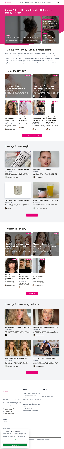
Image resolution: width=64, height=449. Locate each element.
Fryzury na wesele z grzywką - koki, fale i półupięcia (49, 37)
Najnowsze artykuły (20, 2)
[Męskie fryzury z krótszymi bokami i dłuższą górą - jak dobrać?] (25, 265)
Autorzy (44, 389)
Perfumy (37, 2)
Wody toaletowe (47, 2)
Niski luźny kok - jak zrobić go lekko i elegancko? (22, 37)
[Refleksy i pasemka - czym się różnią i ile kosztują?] (18, 348)
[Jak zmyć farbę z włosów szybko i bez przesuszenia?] (46, 348)
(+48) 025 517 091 (8, 411)
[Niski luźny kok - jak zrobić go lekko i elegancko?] (23, 29)
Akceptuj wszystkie (15, 445)
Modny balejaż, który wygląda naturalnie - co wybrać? (50, 23)
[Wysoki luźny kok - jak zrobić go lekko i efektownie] (38, 265)
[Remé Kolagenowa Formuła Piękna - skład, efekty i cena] (46, 190)
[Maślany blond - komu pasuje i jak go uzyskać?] (18, 317)
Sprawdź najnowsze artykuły (32, 135)
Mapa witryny (47, 439)
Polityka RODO (32, 439)
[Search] (55, 2)
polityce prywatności (19, 439)
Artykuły (25, 389)
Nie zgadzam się (15, 442)
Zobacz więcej (32, 215)
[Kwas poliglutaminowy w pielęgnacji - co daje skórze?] (46, 159)
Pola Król (9, 208)
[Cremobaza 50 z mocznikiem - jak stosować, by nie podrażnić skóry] (18, 159)
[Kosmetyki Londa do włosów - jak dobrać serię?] (18, 190)
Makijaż (41, 2)
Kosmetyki (27, 2)
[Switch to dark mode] (58, 2)
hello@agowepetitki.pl (9, 413)
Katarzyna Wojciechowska (41, 96)
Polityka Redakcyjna (40, 439)
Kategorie (6, 416)
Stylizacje (32, 2)
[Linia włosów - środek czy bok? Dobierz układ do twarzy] (11, 107)
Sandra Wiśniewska (12, 96)
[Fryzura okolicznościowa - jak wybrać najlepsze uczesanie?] (38, 107)
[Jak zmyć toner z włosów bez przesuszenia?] (25, 107)
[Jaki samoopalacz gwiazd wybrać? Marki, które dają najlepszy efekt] (52, 107)
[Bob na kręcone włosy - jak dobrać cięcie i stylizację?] (11, 265)
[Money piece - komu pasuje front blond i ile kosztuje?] (46, 317)
